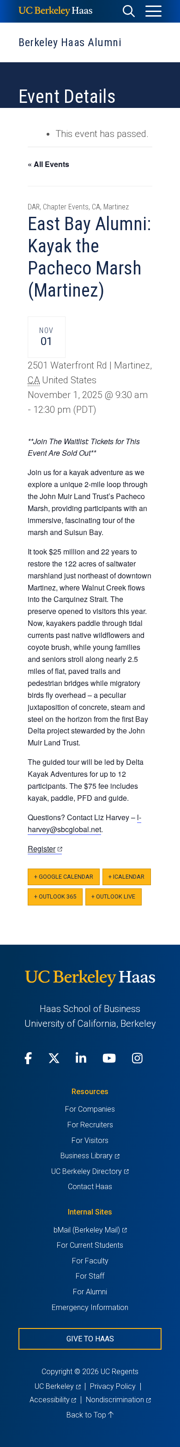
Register (45, 848)
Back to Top (87, 1415)
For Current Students (90, 1245)
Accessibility (53, 1399)
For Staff (90, 1276)
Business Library (89, 1155)
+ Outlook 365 (55, 896)
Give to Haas (90, 1338)
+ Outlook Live (113, 896)
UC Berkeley (57, 1386)
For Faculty (90, 1260)
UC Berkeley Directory (89, 1171)
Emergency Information (90, 1307)
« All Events (48, 164)
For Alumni (90, 1291)
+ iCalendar (126, 876)
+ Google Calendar (63, 876)
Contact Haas (90, 1186)
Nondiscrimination (118, 1399)
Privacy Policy (113, 1386)
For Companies (90, 1109)
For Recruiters (90, 1124)
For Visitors (90, 1140)
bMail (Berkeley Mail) (90, 1230)
